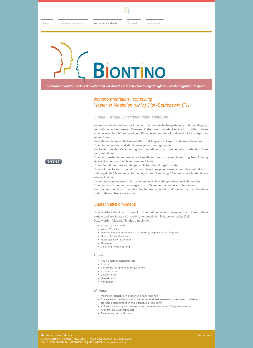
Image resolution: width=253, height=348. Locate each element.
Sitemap (68, 335)
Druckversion (53, 335)
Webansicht (205, 335)
